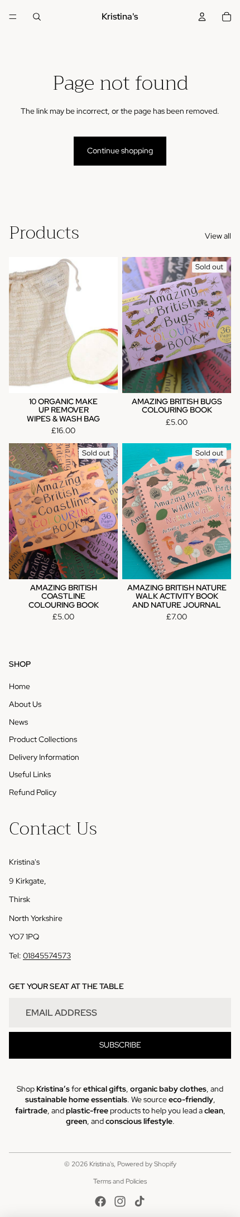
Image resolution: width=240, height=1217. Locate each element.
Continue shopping (120, 151)
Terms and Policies (120, 1181)
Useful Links (30, 774)
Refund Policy (32, 792)
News (18, 722)
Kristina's (101, 1164)
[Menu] (13, 17)
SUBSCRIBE (120, 1045)
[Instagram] (120, 1201)
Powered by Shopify (146, 1164)
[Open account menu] (202, 16)
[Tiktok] (139, 1201)
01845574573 (47, 956)
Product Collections (43, 739)
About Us (25, 704)
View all (218, 236)
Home (19, 686)
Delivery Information (44, 757)
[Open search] (37, 16)
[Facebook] (100, 1201)
